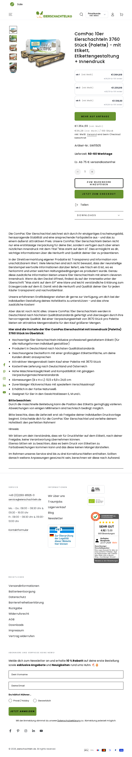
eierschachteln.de (26, 748)
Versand (92, 134)
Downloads (16, 625)
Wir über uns (56, 496)
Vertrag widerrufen (22, 636)
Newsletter (55, 518)
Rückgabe (15, 608)
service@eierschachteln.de (25, 499)
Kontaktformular (18, 530)
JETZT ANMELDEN (22, 711)
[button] (81, 14)
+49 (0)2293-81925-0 (22, 495)
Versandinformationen (24, 586)
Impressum (16, 630)
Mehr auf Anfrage (95, 116)
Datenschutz (17, 597)
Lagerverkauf (57, 507)
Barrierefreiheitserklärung (26, 602)
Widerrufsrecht (19, 614)
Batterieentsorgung (22, 591)
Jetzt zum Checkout (99, 193)
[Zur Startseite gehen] (54, 14)
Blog (51, 513)
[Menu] (10, 14)
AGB (11, 619)
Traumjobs (55, 502)
